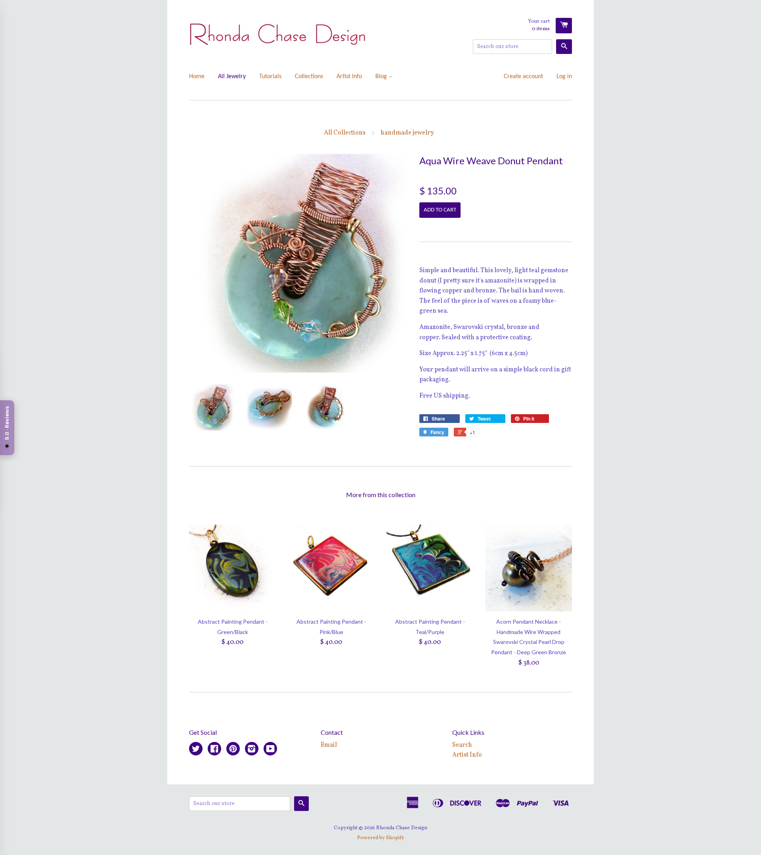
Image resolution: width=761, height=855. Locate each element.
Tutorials (270, 76)
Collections (309, 76)
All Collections (344, 133)
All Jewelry (232, 76)
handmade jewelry (407, 133)
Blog (381, 76)
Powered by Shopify (380, 838)
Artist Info (349, 76)
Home (197, 76)
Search (462, 745)
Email (329, 745)
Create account (523, 76)
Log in (564, 76)
